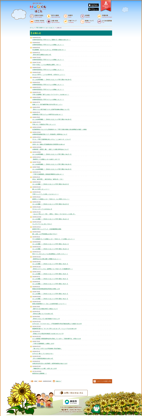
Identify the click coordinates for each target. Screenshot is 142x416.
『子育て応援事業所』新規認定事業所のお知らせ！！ (48, 174)
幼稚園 (87, 16)
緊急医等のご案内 (106, 6)
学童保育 (104, 16)
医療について (87, 22)
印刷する (58, 381)
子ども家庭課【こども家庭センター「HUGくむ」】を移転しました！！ (53, 239)
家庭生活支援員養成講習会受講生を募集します (46, 289)
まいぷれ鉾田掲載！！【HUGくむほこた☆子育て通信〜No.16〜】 (52, 164)
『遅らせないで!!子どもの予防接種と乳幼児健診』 (47, 348)
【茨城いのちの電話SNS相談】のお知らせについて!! (47, 333)
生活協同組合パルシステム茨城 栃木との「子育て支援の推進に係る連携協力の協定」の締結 (59, 129)
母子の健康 (54, 16)
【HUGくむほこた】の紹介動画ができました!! (46, 318)
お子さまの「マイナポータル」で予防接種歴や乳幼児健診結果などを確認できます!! (57, 323)
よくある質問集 (104, 22)
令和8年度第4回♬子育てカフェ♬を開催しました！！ (48, 69)
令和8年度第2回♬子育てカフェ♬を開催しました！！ (48, 89)
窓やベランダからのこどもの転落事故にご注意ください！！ (50, 254)
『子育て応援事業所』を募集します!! (43, 343)
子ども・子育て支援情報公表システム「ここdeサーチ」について (51, 139)
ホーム (32, 27)
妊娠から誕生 (37, 16)
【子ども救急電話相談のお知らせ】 (42, 358)
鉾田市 (71, 402)
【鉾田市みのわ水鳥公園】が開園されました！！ (46, 259)
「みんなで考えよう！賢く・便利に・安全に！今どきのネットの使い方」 (54, 214)
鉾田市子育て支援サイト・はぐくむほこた (38, 8)
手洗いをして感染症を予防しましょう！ (44, 124)
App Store (93, 5)
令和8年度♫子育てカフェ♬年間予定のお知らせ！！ (47, 114)
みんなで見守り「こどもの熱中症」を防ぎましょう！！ (48, 74)
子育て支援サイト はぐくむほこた (45, 27)
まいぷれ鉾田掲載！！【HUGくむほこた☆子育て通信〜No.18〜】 (52, 119)
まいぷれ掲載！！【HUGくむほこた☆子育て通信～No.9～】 (50, 264)
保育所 (71, 16)
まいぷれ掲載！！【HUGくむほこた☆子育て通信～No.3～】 (50, 293)
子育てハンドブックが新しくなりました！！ (45, 194)
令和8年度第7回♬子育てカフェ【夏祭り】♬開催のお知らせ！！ (51, 39)
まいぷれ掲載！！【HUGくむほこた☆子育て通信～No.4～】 (50, 284)
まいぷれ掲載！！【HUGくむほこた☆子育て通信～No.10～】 (50, 249)
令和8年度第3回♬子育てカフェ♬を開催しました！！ (48, 84)
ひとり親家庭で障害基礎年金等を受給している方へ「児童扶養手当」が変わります (56, 338)
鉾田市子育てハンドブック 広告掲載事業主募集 (46, 229)
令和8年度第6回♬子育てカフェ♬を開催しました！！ (48, 44)
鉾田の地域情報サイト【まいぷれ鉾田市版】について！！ (49, 303)
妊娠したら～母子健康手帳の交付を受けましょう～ (47, 104)
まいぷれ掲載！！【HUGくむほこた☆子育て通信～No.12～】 (50, 219)
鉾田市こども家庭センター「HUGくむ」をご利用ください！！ (51, 199)
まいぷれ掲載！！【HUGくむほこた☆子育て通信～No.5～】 (50, 278)
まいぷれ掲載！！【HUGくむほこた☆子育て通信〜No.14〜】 (50, 184)
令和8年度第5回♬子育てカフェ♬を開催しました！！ (48, 59)
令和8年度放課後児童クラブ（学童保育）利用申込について (49, 134)
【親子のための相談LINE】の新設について (45, 308)
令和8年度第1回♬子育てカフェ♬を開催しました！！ (48, 99)
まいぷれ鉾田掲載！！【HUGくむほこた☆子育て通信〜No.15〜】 (52, 169)
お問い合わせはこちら (71, 393)
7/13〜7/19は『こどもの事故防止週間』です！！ (46, 64)
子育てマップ (71, 22)
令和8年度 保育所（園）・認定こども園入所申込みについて (50, 149)
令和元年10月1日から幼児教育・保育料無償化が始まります (49, 363)
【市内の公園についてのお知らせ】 (42, 313)
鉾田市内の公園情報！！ (39, 373)
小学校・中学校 (37, 22)
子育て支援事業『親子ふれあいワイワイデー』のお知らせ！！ (50, 94)
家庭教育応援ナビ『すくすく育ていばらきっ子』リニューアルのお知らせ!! (54, 328)
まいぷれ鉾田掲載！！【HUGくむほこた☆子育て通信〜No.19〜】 (52, 79)
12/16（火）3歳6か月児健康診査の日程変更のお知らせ (48, 144)
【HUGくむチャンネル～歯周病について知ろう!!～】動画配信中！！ (52, 269)
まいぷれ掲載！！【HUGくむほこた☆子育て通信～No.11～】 (50, 244)
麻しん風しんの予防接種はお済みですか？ (44, 234)
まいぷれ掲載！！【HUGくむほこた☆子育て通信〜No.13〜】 (50, 204)
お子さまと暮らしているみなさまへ (42, 353)
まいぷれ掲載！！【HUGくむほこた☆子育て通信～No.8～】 (50, 274)
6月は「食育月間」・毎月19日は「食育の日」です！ (48, 179)
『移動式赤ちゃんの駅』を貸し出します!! (44, 368)
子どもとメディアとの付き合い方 (42, 209)
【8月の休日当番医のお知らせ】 (42, 54)
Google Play (93, 9)
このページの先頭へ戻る (104, 381)
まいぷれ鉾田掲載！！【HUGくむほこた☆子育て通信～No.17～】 (52, 154)
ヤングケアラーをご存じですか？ (42, 224)
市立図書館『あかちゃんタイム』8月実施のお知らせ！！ (49, 49)
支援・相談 (54, 22)
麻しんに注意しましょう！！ (40, 189)
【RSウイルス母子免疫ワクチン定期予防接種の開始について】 (51, 109)
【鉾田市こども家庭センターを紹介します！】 (46, 159)
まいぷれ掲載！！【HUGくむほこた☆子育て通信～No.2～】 (50, 298)
